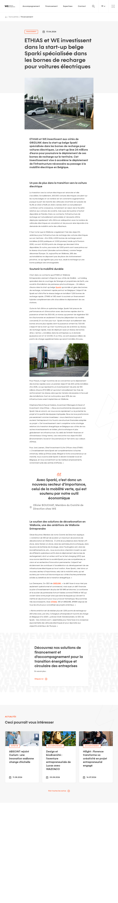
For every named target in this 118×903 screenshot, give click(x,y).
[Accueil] (6, 17)
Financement (51, 6)
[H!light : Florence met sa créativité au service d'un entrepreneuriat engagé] (96, 757)
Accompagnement (31, 6)
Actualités (14, 17)
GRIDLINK (57, 583)
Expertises (67, 6)
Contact (82, 6)
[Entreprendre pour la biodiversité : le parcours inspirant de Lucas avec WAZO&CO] (59, 757)
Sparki (58, 287)
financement (31, 31)
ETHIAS (54, 602)
